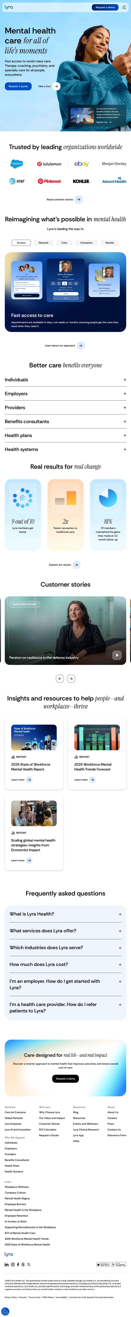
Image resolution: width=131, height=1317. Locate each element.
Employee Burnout (15, 1204)
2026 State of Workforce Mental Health (27, 1244)
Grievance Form (117, 1135)
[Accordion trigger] (125, 379)
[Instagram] (13, 1264)
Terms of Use (34, 1297)
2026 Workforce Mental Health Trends (27, 1238)
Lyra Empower (13, 1123)
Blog (75, 1112)
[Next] (71, 679)
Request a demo (105, 7)
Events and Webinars (85, 1123)
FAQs (76, 1141)
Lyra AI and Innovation (18, 1129)
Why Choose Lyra (49, 1112)
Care (64, 242)
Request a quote (18, 86)
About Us (113, 1112)
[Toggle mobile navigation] (124, 7)
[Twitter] (28, 1264)
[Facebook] (18, 1264)
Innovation (86, 242)
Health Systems (14, 1171)
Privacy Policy (11, 1297)
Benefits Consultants (17, 1160)
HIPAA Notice (48, 1297)
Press (111, 1123)
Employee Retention (16, 1215)
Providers (10, 1154)
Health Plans (12, 1165)
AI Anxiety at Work (16, 1221)
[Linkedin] (6, 1264)
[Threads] (23, 1264)
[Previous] (60, 679)
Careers (112, 1118)
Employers (11, 1148)
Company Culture (15, 1192)
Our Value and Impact (52, 1118)
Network (43, 242)
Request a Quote (49, 1135)
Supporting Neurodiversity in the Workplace (30, 1227)
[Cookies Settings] (5, 1311)
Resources (79, 1118)
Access (21, 242)
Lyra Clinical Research (86, 1129)
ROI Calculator (47, 1129)
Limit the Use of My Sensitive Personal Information (91, 1297)
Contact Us (114, 1129)
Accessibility (61, 1297)
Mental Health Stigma (17, 1198)
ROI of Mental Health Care (20, 1233)
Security (23, 1297)
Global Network (14, 1118)
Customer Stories (49, 1123)
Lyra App (78, 1135)
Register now (102, 122)
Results (110, 242)
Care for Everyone (15, 1112)
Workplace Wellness (17, 1187)
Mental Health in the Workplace (23, 1210)
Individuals (11, 1142)
